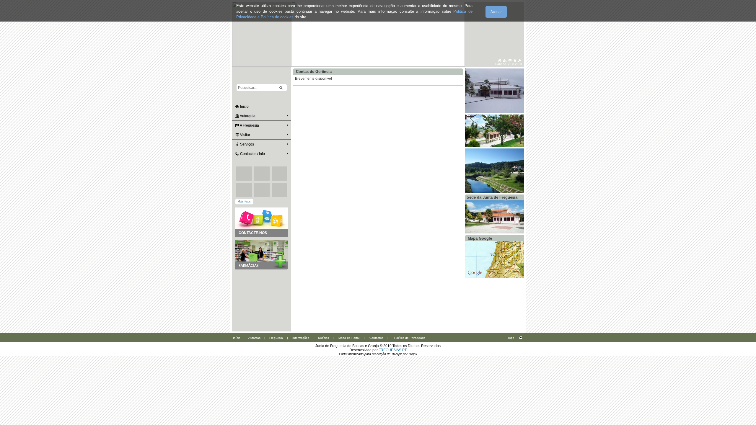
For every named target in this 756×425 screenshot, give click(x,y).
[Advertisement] (261, 299)
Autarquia (247, 116)
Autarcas (254, 337)
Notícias (323, 337)
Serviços (246, 144)
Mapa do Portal (348, 337)
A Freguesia (249, 125)
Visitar (244, 135)
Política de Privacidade (410, 337)
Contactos (376, 337)
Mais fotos (244, 201)
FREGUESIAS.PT (393, 350)
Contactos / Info (252, 154)
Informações (300, 337)
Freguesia (276, 337)
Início (244, 106)
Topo (511, 337)
